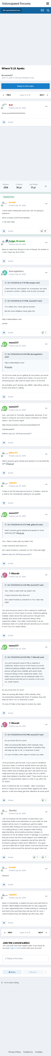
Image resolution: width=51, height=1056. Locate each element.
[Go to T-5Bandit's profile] (4, 575)
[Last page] (47, 95)
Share (12, 972)
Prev (9, 95)
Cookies (38, 1052)
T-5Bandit (14, 573)
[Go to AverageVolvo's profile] (4, 272)
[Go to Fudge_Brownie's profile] (4, 242)
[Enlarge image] (8, 367)
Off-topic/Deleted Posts (24, 78)
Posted (17, 108)
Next (42, 95)
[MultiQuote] (4, 122)
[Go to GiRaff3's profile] (4, 484)
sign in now (15, 948)
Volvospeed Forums (16, 3)
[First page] (3, 95)
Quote (10, 122)
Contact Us (28, 1052)
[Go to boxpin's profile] (4, 204)
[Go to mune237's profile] (4, 344)
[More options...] (46, 106)
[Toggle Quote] (6, 283)
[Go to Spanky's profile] (4, 812)
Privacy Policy (15, 1052)
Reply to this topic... (15, 958)
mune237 (8, 75)
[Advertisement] (25, 40)
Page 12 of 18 (25, 95)
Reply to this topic (25, 86)
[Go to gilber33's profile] (4, 454)
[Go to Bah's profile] (4, 106)
